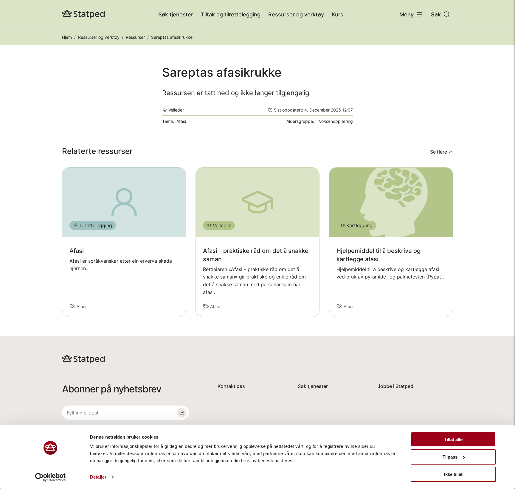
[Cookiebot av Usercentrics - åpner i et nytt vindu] (50, 477)
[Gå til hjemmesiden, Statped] (83, 14)
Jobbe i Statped (395, 386)
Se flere (438, 152)
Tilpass (450, 456)
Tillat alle (453, 439)
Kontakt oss (231, 386)
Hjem (67, 37)
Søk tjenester (175, 14)
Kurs (337, 14)
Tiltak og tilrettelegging (230, 14)
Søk (436, 14)
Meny (406, 14)
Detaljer (98, 476)
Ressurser (135, 37)
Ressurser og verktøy (296, 14)
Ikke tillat (453, 474)
